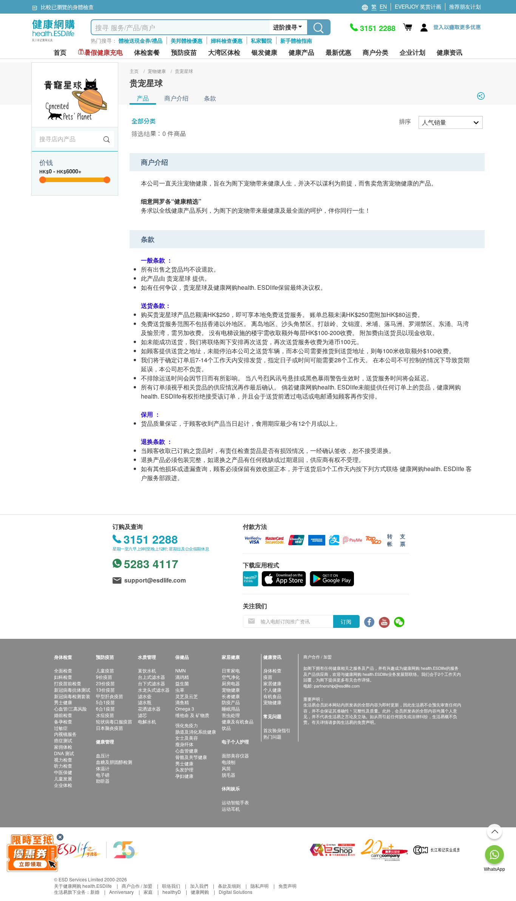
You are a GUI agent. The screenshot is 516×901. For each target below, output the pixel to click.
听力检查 (63, 765)
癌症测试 (63, 740)
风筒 (226, 768)
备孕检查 (63, 721)
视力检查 (63, 759)
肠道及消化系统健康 (195, 731)
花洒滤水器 (149, 708)
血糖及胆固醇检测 (114, 762)
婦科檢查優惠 (227, 40)
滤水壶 (144, 696)
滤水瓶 (144, 702)
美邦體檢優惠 (186, 40)
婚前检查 (63, 715)
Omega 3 (184, 708)
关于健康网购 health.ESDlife (83, 885)
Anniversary (121, 892)
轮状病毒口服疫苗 (114, 721)
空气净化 (231, 677)
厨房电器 (231, 683)
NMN (180, 670)
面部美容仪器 (235, 755)
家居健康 (272, 683)
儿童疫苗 (105, 670)
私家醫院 (261, 40)
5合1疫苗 (105, 702)
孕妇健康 (184, 776)
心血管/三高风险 (70, 708)
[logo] (53, 41)
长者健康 (231, 696)
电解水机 (147, 721)
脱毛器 (228, 774)
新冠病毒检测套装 (72, 696)
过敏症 (61, 728)
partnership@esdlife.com (337, 686)
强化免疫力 (186, 725)
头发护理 (184, 769)
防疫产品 (231, 702)
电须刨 (228, 762)
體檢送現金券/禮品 (140, 40)
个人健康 (272, 689)
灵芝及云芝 (186, 696)
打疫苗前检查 (67, 683)
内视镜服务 (65, 734)
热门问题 (272, 736)
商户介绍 (176, 98)
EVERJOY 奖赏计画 (418, 6)
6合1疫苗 (105, 708)
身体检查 (272, 670)
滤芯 (142, 715)
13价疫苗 (105, 689)
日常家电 (231, 670)
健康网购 (200, 892)
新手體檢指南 (296, 40)
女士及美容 (186, 737)
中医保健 (63, 772)
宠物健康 (231, 689)
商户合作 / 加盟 (137, 885)
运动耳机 (231, 808)
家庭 (148, 892)
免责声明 (287, 885)
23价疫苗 (105, 683)
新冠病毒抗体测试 (72, 689)
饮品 (226, 728)
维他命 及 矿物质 (192, 715)
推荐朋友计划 (465, 6)
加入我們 (199, 885)
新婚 (94, 892)
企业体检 (63, 785)
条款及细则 (229, 885)
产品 (143, 98)
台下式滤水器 (151, 683)
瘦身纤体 (184, 744)
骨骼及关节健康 (191, 757)
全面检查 (63, 670)
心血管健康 (186, 750)
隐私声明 (259, 885)
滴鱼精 (182, 702)
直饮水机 (147, 670)
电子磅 (103, 774)
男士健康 (63, 702)
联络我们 (171, 885)
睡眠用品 (231, 708)
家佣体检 (63, 746)
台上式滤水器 (151, 677)
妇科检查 (63, 677)
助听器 (103, 780)
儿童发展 (63, 778)
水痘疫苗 (105, 715)
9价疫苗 (104, 677)
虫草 (179, 689)
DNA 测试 (64, 753)
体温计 (103, 768)
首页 (60, 52)
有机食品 (272, 696)
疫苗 (267, 677)
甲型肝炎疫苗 (109, 696)
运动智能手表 (235, 802)
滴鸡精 (182, 677)
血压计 (103, 755)
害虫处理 (231, 715)
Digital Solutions (235, 892)
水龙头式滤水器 (154, 689)
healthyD (171, 892)
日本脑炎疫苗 (109, 728)
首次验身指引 (276, 730)
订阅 (346, 621)
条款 (210, 98)
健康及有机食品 (237, 721)
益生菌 (182, 683)
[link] (97, 849)
